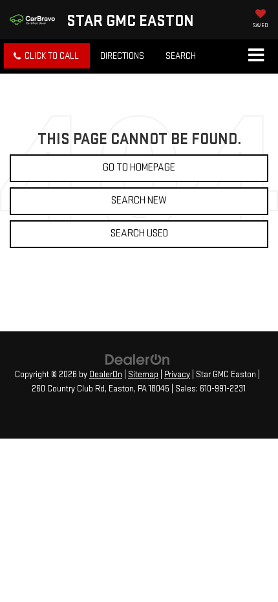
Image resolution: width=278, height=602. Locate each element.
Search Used (139, 233)
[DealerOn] (138, 359)
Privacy (177, 374)
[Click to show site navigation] (255, 56)
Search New (139, 200)
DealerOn (105, 374)
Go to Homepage (139, 167)
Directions (122, 55)
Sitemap (143, 374)
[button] (47, 55)
